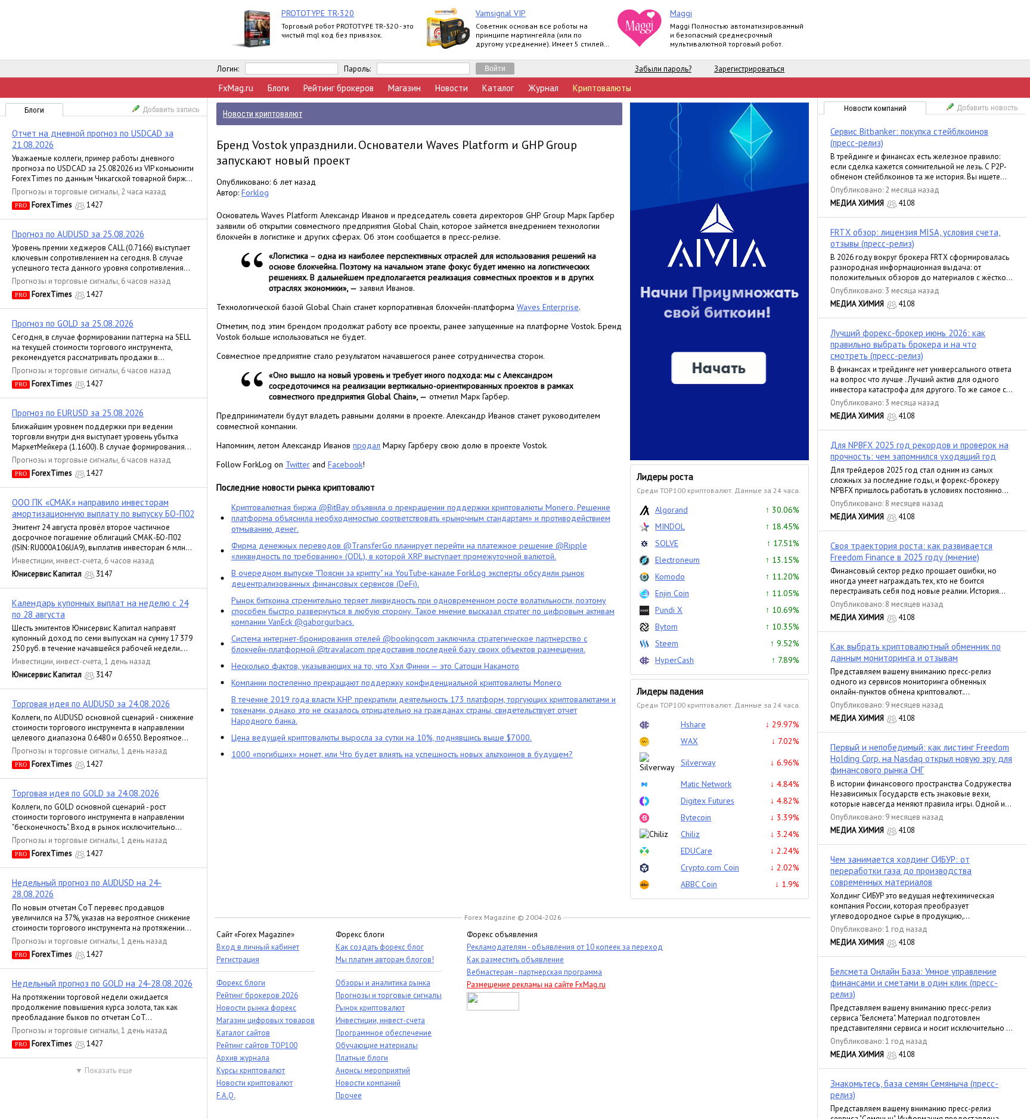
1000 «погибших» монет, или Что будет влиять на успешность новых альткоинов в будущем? (402, 754)
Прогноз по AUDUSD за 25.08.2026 (78, 234)
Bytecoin (696, 817)
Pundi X (668, 610)
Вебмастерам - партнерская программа (534, 972)
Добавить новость (987, 107)
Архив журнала (242, 1058)
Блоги (278, 88)
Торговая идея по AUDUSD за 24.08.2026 (91, 703)
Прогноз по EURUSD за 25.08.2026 (78, 413)
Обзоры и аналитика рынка (383, 983)
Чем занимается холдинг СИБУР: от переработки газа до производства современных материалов (901, 871)
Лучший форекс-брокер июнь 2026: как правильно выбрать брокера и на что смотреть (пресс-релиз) (907, 344)
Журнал (543, 88)
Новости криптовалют (254, 1083)
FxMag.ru (236, 88)
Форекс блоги (240, 983)
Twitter (298, 464)
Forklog (255, 192)
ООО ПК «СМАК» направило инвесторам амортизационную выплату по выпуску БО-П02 (103, 508)
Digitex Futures (707, 800)
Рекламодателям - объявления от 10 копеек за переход (565, 947)
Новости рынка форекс (256, 1008)
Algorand (671, 509)
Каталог (498, 88)
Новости (451, 88)
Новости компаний (875, 108)
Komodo (670, 576)
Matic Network (706, 784)
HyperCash (674, 660)
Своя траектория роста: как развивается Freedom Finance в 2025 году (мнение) (911, 551)
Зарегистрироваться (749, 69)
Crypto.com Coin (710, 867)
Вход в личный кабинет (257, 947)
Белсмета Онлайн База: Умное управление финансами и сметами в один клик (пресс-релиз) (914, 983)
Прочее (349, 1095)
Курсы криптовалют (250, 1070)
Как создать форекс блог (380, 947)
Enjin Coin (672, 593)
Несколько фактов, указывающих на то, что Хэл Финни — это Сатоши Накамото (375, 666)
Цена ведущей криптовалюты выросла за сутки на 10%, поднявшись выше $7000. (381, 737)
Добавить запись (171, 109)
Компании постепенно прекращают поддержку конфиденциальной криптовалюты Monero (396, 682)
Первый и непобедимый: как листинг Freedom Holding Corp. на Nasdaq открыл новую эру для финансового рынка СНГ (921, 759)
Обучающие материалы (377, 1045)
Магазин (404, 88)
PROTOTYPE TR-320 (317, 13)
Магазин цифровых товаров (265, 1020)
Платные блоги (362, 1058)
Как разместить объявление (515, 959)
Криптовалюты (602, 88)
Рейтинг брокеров (338, 88)
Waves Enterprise (548, 307)
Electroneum (677, 559)
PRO (21, 205)
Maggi (681, 13)
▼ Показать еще (103, 1070)
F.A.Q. (225, 1095)
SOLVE (666, 543)
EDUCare (696, 850)
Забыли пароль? (663, 69)
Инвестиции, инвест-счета (56, 561)
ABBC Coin (699, 884)
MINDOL (670, 526)
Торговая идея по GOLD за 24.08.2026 (85, 793)
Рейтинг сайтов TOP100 (256, 1045)
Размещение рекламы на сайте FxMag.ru (536, 984)
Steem (666, 643)
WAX (689, 741)
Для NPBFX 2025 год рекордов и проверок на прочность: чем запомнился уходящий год (919, 450)
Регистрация (237, 959)
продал (366, 445)
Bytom (666, 626)
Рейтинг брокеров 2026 (257, 995)
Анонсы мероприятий (373, 1070)
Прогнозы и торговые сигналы (65, 192)
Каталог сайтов (243, 1033)
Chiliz (690, 834)
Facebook (345, 464)
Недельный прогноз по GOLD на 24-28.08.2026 (102, 983)
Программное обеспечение (384, 1033)
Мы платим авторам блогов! (385, 959)
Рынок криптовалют (370, 1008)
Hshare (693, 724)
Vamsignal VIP (501, 13)
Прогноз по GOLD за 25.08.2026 (73, 323)
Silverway (698, 762)
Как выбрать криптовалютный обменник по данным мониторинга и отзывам (915, 652)
